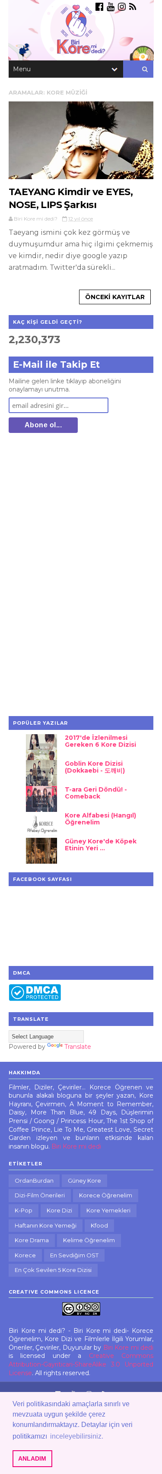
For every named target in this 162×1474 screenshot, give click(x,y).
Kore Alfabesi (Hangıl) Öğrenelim (100, 819)
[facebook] (99, 7)
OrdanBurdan (34, 1180)
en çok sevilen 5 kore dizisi (53, 1269)
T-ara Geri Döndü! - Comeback (96, 793)
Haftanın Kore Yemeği (45, 1225)
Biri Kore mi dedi (76, 1146)
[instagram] (122, 7)
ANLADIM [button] (32, 1458)
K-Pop (23, 1210)
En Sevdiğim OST (74, 1255)
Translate (77, 1047)
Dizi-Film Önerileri (40, 1195)
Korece (25, 1255)
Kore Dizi (59, 1210)
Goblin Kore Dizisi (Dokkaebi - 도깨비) (95, 767)
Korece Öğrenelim (105, 1195)
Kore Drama (32, 1240)
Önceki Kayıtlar (115, 297)
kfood (99, 1225)
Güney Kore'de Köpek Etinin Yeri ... (101, 844)
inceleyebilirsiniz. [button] (76, 1436)
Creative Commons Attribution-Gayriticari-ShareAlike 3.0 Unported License (81, 1364)
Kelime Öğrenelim (89, 1240)
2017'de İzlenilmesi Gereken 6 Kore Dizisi (100, 741)
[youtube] (110, 7)
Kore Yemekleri (108, 1210)
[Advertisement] (73, 575)
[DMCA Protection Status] (35, 999)
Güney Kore (84, 1180)
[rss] (133, 7)
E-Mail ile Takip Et (56, 364)
